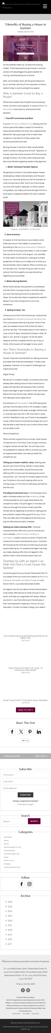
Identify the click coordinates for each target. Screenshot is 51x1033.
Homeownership (9, 850)
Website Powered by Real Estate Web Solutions (25, 1023)
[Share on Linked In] (39, 731)
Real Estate (8, 837)
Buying (26, 740)
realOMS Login (25, 1029)
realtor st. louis (9, 860)
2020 (10, 929)
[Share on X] (21, 731)
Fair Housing (35, 1013)
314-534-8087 (29, 984)
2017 (10, 944)
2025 (10, 906)
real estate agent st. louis (12, 847)
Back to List (25, 710)
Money (6, 857)
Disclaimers (43, 1027)
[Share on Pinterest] (30, 731)
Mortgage (7, 864)
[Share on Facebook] (12, 731)
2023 (10, 915)
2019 (10, 934)
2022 (10, 920)
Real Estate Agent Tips (11, 854)
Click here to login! (25, 804)
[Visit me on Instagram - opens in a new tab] (29, 884)
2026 (10, 901)
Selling (6, 840)
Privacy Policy (16, 1013)
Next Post (40, 756)
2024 (10, 911)
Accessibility (26, 1013)
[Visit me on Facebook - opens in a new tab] (21, 884)
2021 (10, 925)
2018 (10, 939)
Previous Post (12, 756)
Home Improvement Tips (12, 867)
